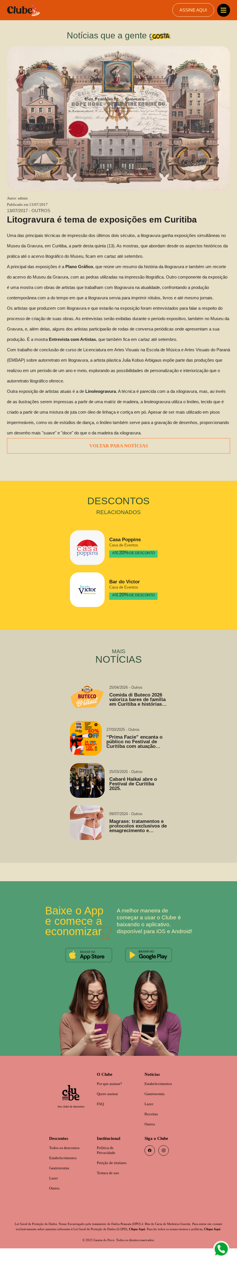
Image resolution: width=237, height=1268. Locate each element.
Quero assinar (109, 1105)
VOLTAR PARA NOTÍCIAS (118, 457)
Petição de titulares (114, 1176)
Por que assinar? (111, 1095)
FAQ (101, 1116)
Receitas (152, 1126)
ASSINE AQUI (193, 10)
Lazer (149, 1116)
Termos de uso (109, 1187)
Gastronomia (156, 1105)
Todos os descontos (65, 1161)
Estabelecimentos (160, 1095)
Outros (151, 1137)
